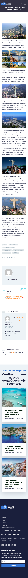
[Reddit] (14, 257)
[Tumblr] (9, 257)
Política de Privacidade (8, 527)
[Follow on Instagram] (6, 545)
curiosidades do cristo (9, 247)
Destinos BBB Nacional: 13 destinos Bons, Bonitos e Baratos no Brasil (14, 413)
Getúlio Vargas (7, 250)
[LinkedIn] (12, 257)
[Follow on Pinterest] (15, 545)
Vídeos (4, 517)
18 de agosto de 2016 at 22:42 (9, 326)
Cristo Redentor (13, 244)
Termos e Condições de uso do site (11, 530)
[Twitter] (5, 257)
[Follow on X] (12, 545)
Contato (4, 522)
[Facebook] (2, 257)
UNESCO (16, 253)
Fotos (3, 520)
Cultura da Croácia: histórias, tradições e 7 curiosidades (14, 448)
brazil (5, 244)
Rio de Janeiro (7, 253)
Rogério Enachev (11, 418)
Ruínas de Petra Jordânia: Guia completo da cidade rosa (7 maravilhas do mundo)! (13, 298)
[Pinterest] (7, 257)
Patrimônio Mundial (18, 250)
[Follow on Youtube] (2, 545)
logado (13, 353)
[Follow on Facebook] (9, 545)
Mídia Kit (4, 525)
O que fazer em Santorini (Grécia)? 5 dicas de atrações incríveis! (13, 483)
